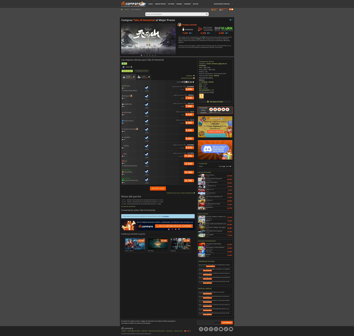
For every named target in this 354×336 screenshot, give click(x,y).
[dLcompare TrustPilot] (215, 329)
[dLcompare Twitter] (200, 329)
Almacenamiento (204, 90)
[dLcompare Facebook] (205, 329)
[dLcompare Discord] (230, 329)
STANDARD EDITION (141, 71)
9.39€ (189, 138)
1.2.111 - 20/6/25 (214, 75)
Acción (209, 63)
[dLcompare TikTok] (225, 329)
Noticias (195, 4)
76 (124, 182)
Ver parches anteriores (128, 206)
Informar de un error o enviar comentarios (180, 193)
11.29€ (188, 155)
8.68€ (189, 122)
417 (124, 98)
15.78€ (188, 172)
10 (124, 174)
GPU (200, 88)
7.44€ (189, 97)
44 (124, 106)
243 (124, 139)
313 (124, 163)
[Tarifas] (186, 82)
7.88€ (189, 106)
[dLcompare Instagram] (210, 329)
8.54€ (189, 114)
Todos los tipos (127, 71)
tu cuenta (166, 216)
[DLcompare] (127, 328)
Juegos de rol (222, 63)
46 (124, 156)
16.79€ (188, 180)
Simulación (202, 65)
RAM (200, 86)
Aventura (215, 63)
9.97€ (189, 147)
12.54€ (188, 163)
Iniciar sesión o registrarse (222, 4)
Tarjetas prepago (160, 4)
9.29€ (189, 130)
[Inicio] (121, 9)
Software (171, 4)
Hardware (187, 4)
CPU (200, 84)
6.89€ (189, 89)
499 (124, 131)
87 (124, 114)
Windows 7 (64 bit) (207, 82)
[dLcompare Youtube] (220, 329)
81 (124, 88)
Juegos (151, 4)
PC (125, 63)
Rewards (179, 4)
